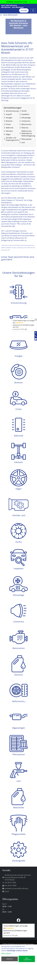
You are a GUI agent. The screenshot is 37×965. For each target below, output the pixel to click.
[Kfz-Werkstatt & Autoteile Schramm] (33, 10)
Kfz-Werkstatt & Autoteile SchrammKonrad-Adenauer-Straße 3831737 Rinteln (18, 877)
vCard (7, 891)
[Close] (36, 320)
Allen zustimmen (27, 959)
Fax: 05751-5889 (10, 885)
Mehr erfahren (6, 953)
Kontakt (24, 10)
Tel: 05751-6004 (10, 882)
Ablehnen (9, 959)
